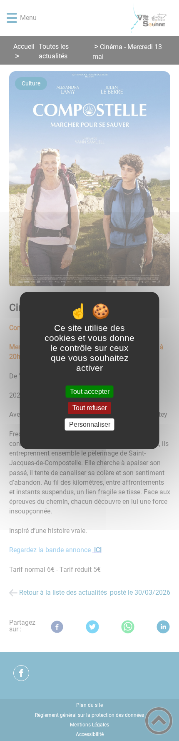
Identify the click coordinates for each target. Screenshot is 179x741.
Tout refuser (89, 408)
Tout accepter (89, 391)
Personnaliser (89, 424)
